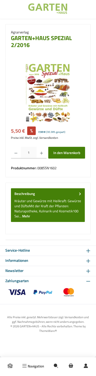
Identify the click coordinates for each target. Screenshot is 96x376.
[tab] (48, 205)
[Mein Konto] (85, 366)
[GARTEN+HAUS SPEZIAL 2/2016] (48, 93)
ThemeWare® (48, 330)
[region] (48, 93)
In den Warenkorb (66, 152)
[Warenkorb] (71, 366)
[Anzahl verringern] (16, 153)
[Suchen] (56, 366)
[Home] (10, 366)
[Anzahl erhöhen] (41, 153)
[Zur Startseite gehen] (48, 9)
